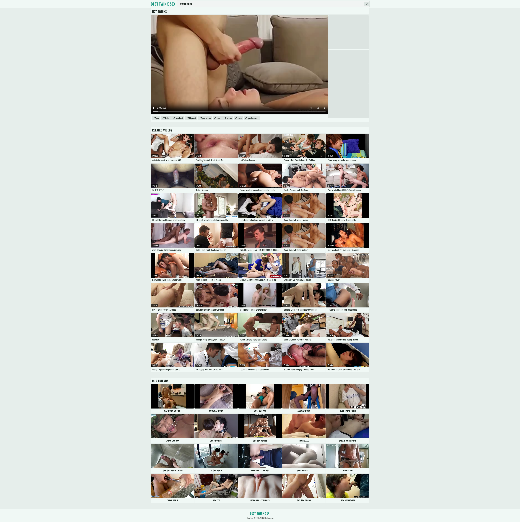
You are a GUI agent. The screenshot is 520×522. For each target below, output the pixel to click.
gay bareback (253, 118)
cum (218, 118)
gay (157, 118)
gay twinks (206, 118)
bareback (179, 118)
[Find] (366, 4)
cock (240, 118)
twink (167, 118)
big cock (192, 118)
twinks (229, 118)
